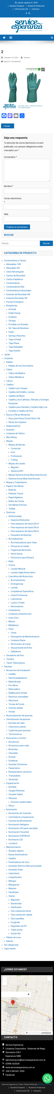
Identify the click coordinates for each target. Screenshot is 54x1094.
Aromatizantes (16, 539)
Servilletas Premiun (18, 505)
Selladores (16, 651)
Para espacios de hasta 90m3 (25, 531)
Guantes (10, 429)
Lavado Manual (18, 569)
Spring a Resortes (17, 336)
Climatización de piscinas (18, 719)
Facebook (10, 1075)
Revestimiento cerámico (20, 772)
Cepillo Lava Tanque (18, 388)
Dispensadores (13, 426)
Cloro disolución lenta (21, 911)
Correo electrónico (12, 200)
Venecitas (13, 779)
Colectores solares (17, 727)
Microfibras (11, 437)
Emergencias (17, 584)
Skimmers (13, 700)
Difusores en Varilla (20, 546)
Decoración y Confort (16, 738)
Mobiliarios (14, 625)
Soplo (11, 332)
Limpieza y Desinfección (20, 614)
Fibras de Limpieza (17, 422)
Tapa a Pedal (15, 339)
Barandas (13, 749)
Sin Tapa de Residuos (19, 328)
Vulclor (12, 896)
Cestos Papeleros (14, 279)
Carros (9, 381)
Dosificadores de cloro (19, 862)
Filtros (11, 806)
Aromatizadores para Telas (24, 542)
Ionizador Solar (16, 869)
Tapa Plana (14, 343)
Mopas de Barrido (17, 445)
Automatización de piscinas (19, 715)
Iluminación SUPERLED (19, 836)
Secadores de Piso (15, 655)
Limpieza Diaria (18, 640)
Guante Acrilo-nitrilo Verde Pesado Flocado (9, 126)
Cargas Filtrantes (17, 790)
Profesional (16, 456)
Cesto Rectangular (15, 272)
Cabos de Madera (17, 373)
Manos (12, 621)
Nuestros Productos (36, 6)
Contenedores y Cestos (15, 260)
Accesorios (14, 742)
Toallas (12, 508)
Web (6, 214)
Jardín (7, 354)
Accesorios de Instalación (18, 670)
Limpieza (8, 358)
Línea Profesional (19, 595)
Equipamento (12, 783)
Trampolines (14, 776)
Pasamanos (14, 768)
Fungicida (15, 922)
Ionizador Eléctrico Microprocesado (25, 866)
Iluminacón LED (16, 839)
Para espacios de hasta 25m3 (25, 524)
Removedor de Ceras (21, 644)
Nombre (8, 186)
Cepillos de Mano (17, 396)
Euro (13, 452)
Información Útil (21, 9)
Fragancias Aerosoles (21, 550)
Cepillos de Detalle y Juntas (21, 392)
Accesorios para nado (19, 745)
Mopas (9, 441)
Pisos (11, 629)
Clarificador (16, 907)
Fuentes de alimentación (20, 821)
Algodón (15, 467)
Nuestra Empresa (17, 6)
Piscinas (8, 666)
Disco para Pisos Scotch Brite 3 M (24, 418)
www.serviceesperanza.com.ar (20, 1067)
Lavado (14, 587)
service (27, 57)
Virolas (12, 711)
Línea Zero (14, 618)
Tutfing (14, 460)
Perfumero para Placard (22, 557)
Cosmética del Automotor (21, 576)
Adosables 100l (13, 264)
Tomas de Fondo (16, 704)
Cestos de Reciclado (15, 275)
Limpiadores (14, 610)
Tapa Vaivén (14, 350)
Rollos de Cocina (16, 501)
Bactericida (16, 903)
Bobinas (12, 490)
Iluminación (11, 809)
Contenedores (13, 283)
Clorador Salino (16, 794)
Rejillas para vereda (18, 693)
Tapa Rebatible (16, 347)
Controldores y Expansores (21, 817)
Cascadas (13, 753)
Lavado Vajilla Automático (23, 572)
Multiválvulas (15, 681)
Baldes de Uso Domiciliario (21, 366)
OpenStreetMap (34, 1033)
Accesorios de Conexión (20, 813)
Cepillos (10, 384)
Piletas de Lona (13, 937)
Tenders (10, 659)
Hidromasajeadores (18, 678)
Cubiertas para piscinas (20, 730)
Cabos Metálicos (16, 377)
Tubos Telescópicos (15, 663)
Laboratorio (14, 873)
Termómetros (15, 734)
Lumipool (13, 843)
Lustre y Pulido (18, 602)
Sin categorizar (11, 945)
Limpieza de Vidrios (15, 433)
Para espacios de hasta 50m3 (25, 527)
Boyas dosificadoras (18, 854)
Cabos (9, 369)
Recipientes (11, 305)
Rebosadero (14, 689)
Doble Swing (14, 313)
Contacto (35, 9)
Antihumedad (15, 516)
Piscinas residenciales (21, 802)
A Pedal (12, 309)
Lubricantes (16, 599)
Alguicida (15, 900)
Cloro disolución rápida (21, 915)
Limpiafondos (15, 877)
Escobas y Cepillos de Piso (21, 411)
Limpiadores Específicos (22, 591)
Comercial (15, 448)
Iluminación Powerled (19, 832)
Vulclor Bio (16, 933)
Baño (11, 561)
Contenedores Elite (15, 287)
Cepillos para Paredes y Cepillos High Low (28, 407)
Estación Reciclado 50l (16, 298)
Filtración (13, 798)
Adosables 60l (13, 268)
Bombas (12, 787)
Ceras (13, 632)
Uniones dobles (16, 708)
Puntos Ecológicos (15, 302)
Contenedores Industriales (18, 290)
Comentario (10, 157)
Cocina (12, 565)
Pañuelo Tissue (16, 493)
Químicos (10, 512)
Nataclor (12, 888)
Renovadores (17, 606)
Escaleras (13, 760)
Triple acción (17, 930)
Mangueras (14, 885)
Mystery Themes (45, 1084)
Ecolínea (12, 317)
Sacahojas (13, 892)
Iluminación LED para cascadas (23, 828)
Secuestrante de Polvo (21, 648)
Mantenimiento (13, 847)
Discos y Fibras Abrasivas (18, 415)
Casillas (12, 674)
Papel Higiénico (16, 497)
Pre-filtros (13, 685)
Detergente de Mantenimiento (25, 636)
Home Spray (16, 554)
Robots (9, 941)
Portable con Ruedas (18, 324)
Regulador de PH (19, 926)
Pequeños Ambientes (21, 535)
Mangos (12, 881)
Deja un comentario (12, 61)
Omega (12, 320)
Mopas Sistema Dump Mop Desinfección (28, 475)
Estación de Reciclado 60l (18, 294)
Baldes (9, 362)
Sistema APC (17, 471)
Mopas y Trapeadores (16, 482)
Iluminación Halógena (19, 824)
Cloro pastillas (17, 918)
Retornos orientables (18, 697)
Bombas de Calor (17, 723)
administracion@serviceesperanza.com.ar (26, 1060)
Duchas (12, 757)
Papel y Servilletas (15, 486)
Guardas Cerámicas (18, 764)
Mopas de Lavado (17, 463)
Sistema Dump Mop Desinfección (24, 478)
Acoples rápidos (16, 851)
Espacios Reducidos (20, 520)
